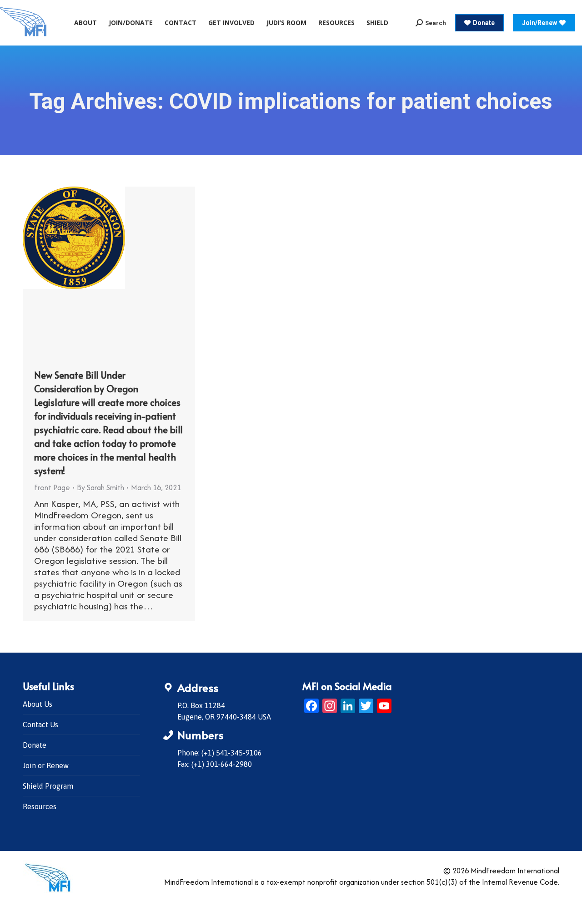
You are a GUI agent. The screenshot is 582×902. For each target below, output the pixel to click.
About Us (37, 704)
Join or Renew (46, 765)
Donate (34, 745)
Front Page (52, 487)
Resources (39, 806)
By (100, 487)
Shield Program (48, 786)
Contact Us (40, 724)
